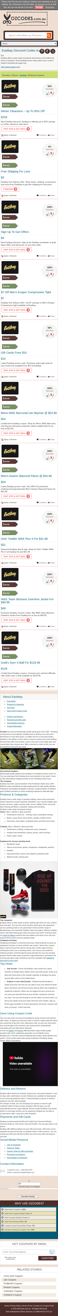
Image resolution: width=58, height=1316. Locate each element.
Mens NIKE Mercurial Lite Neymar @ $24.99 (29, 413)
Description (11, 701)
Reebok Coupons (12, 1287)
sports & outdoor (9, 935)
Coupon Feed (48, 1306)
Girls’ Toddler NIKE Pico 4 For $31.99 (24, 538)
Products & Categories (15, 704)
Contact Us (38, 1306)
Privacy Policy (15, 1306)
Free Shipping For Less (15, 171)
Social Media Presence (16, 723)
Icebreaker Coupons (13, 1291)
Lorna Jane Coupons (13, 1276)
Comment (42, 135)
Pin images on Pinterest (16, 1154)
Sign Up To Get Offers (15, 231)
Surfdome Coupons (13, 1295)
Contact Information (14, 726)
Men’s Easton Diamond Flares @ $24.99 (26, 475)
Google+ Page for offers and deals (20, 1151)
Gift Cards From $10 (14, 352)
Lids (11, 1004)
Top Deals (11, 708)
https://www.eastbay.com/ (10, 67)
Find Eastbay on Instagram (17, 1158)
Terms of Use (27, 1306)
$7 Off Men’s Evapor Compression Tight (26, 292)
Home (6, 1306)
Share (52, 135)
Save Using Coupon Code (17, 711)
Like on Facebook (14, 1145)
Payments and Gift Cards (16, 720)
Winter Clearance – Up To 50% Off (22, 111)
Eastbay (23, 75)
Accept (39, 7)
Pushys (20, 1031)
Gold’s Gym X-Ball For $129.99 (20, 662)
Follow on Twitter (13, 1148)
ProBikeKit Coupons (13, 1283)
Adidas (11, 1031)
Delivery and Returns (15, 717)
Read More (49, 7)
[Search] (48, 35)
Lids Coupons (10, 1279)
